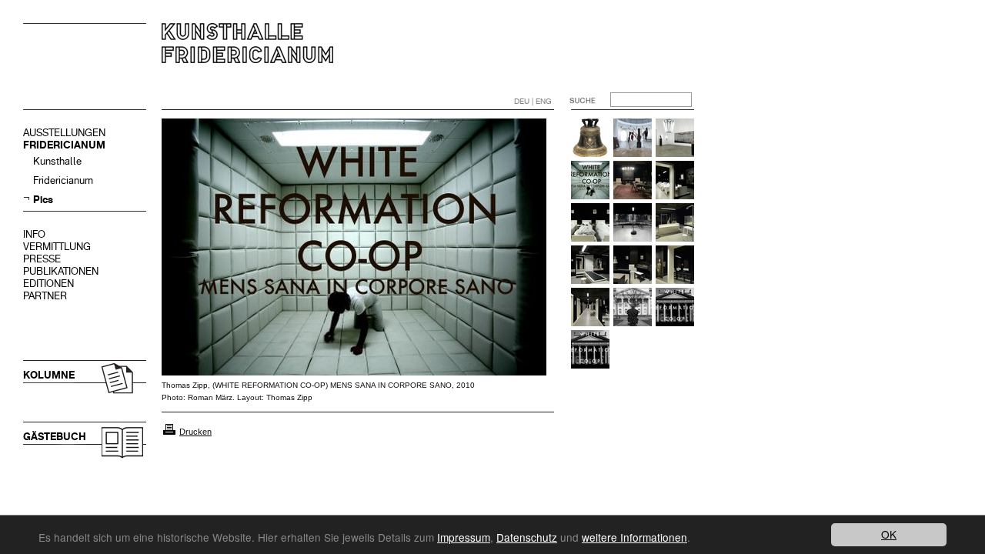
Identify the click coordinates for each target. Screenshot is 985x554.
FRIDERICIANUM (64, 145)
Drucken (195, 431)
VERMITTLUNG (57, 246)
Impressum (463, 537)
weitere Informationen (634, 537)
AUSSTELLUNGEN (64, 132)
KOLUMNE (49, 375)
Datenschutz (526, 537)
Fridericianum (63, 180)
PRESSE (42, 259)
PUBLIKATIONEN (60, 271)
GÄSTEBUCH (54, 436)
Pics (43, 199)
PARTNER (45, 296)
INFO (34, 234)
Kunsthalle (57, 161)
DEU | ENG (533, 101)
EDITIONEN (48, 283)
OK (889, 534)
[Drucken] (169, 431)
